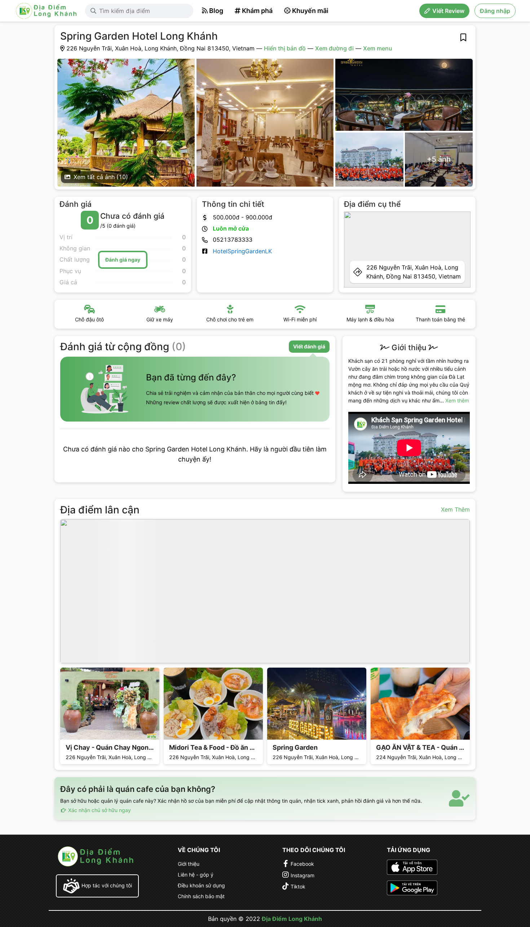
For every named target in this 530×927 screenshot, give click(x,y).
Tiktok (298, 886)
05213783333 (232, 239)
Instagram (302, 875)
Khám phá (257, 10)
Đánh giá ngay (122, 260)
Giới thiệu (188, 864)
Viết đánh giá (309, 346)
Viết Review (448, 10)
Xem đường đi (334, 48)
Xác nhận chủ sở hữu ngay (99, 810)
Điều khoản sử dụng (201, 885)
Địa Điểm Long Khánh (292, 918)
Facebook (302, 864)
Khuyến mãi (310, 10)
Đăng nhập (495, 10)
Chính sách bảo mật (201, 896)
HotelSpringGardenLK (242, 251)
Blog (216, 10)
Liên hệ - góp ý (195, 875)
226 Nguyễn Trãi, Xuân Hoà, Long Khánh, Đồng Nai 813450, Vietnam (413, 272)
